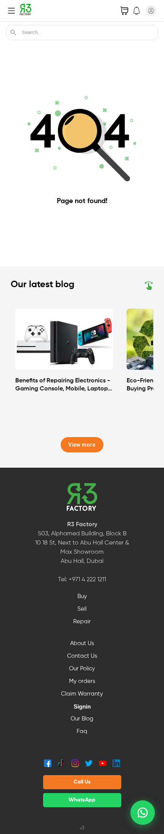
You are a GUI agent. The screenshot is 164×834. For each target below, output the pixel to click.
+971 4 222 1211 (87, 580)
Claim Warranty (82, 694)
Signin (82, 707)
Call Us (82, 782)
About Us (82, 643)
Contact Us (82, 656)
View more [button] (82, 445)
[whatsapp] (142, 812)
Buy (82, 596)
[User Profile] (151, 11)
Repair (82, 621)
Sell (82, 609)
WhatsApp (82, 800)
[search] (13, 32)
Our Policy (82, 668)
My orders (82, 681)
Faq (82, 731)
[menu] (11, 10)
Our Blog (82, 719)
